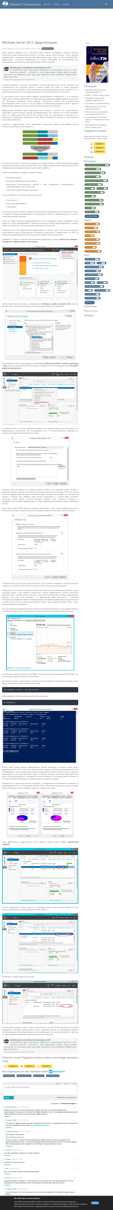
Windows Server (48, 48)
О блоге (56, 4)
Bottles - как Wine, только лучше (97, 95)
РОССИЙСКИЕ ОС (92, 224)
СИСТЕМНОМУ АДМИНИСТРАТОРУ (97, 165)
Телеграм (65, 4)
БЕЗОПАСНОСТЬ (91, 278)
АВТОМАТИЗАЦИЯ (101, 290)
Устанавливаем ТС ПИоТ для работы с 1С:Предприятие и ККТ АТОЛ (97, 119)
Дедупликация (38, 1076)
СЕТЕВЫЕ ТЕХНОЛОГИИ (94, 267)
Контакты (47, 4)
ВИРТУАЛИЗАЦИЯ (92, 294)
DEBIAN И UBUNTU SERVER (94, 173)
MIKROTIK (89, 208)
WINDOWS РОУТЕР (92, 239)
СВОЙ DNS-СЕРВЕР (92, 243)
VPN (88, 290)
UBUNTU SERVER (92, 259)
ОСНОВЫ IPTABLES (92, 231)
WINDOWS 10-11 (91, 212)
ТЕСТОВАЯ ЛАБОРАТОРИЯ (94, 192)
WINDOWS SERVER (92, 177)
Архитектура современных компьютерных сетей (48, 70)
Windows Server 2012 (24, 1076)
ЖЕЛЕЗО (89, 188)
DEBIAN (89, 263)
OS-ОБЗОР (102, 188)
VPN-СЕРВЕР (90, 247)
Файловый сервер (52, 1076)
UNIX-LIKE (89, 196)
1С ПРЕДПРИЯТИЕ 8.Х (93, 275)
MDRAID (89, 235)
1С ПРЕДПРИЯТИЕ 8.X (93, 184)
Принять (95, 1203)
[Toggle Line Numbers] (74, 685)
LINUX (101, 263)
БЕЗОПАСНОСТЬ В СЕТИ (93, 200)
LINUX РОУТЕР (91, 228)
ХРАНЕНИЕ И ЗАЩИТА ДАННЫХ (96, 180)
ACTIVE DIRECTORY (92, 298)
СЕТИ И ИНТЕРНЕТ (92, 169)
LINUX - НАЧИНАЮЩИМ (93, 204)
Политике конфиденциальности (66, 1206)
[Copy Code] (71, 685)
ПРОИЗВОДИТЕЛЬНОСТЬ (94, 286)
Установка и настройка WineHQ (97, 104)
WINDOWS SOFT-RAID (92, 251)
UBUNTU (89, 282)
